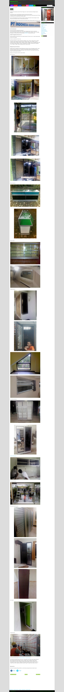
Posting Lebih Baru (13, 674)
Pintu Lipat (42, 28)
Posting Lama (38, 674)
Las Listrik (15, 5)
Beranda (26, 674)
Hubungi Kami (11, 689)
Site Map (20, 689)
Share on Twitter (20, 670)
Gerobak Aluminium (28, 657)
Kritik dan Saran (16, 689)
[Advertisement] (23, 682)
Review (27, 5)
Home (10, 7)
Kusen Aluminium (43, 29)
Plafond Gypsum (43, 33)
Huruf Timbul (43, 32)
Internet (42, 34)
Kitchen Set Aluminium (44, 31)
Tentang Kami (23, 689)
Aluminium (19, 5)
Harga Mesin (31, 5)
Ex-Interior (23, 5)
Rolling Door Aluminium (22, 657)
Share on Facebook (14, 670)
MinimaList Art (14, 1)
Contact (12, 5)
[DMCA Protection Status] (44, 36)
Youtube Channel (28, 689)
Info (34, 5)
